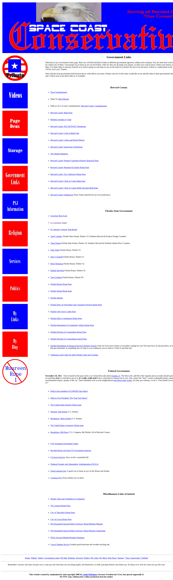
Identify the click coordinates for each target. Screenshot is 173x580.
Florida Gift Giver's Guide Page (63, 312)
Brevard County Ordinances (61, 195)
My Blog (103, 558)
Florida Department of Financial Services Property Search (73, 346)
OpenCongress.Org (58, 471)
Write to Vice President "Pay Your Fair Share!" (69, 398)
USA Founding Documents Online (64, 444)
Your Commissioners (58, 92)
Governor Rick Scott (58, 216)
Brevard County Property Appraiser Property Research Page (74, 161)
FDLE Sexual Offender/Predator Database (67, 538)
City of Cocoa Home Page (61, 519)
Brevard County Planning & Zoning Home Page (69, 167)
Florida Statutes (56, 298)
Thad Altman (55, 243)
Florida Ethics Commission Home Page (66, 318)
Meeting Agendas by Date (60, 120)
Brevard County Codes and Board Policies (67, 140)
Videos (40, 558)
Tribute (34, 558)
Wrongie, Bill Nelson (58, 412)
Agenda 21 (115, 376)
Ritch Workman (56, 264)
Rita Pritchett (63, 99)
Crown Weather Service (60, 544)
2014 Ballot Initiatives (59, 154)
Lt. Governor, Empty (58, 223)
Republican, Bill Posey (59, 432)
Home (27, 558)
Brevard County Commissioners (94, 106)
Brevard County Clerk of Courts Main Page (67, 181)
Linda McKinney (90, 574)
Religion (71, 558)
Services (79, 558)
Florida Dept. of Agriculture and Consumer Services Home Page (76, 305)
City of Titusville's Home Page (62, 512)
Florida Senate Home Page (61, 291)
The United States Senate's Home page (65, 405)
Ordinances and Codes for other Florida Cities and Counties (74, 355)
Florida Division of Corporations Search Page (68, 339)
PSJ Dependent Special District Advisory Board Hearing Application (77, 531)
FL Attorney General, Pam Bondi (63, 229)
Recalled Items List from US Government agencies (70, 450)
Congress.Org (56, 478)
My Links (94, 558)
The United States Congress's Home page (67, 425)
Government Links (51, 558)
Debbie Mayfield (57, 270)
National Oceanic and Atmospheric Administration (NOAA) (74, 464)
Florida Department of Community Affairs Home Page (72, 325)
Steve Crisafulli (56, 257)
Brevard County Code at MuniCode (64, 133)
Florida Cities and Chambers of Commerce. (67, 499)
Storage (121, 558)
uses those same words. (123, 380)
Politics (87, 558)
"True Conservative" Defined (136, 558)
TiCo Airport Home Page (60, 506)
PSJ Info (63, 558)
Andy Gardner (56, 236)
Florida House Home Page (61, 284)
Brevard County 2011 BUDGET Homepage (68, 126)
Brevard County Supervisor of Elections (66, 147)
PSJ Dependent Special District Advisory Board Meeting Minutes (76, 524)
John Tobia (54, 250)
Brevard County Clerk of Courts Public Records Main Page (74, 188)
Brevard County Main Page (61, 113)
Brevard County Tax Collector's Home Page (68, 174)
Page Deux (112, 558)
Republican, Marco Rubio (60, 419)
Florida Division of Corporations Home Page (68, 332)
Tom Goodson (56, 277)
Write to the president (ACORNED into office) (69, 391)
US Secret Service (57, 457)
